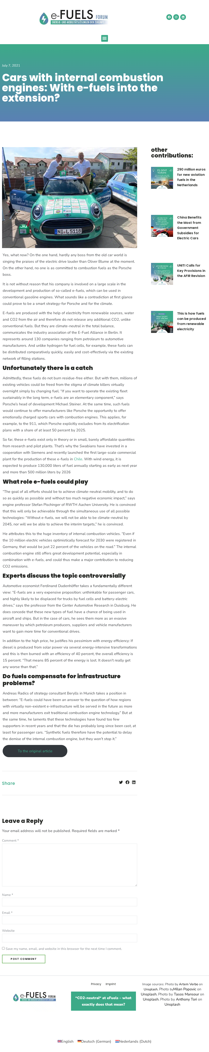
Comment (10, 840)
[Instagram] (176, 17)
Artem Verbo (188, 984)
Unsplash (151, 989)
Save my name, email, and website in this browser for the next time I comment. (64, 948)
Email (7, 912)
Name (7, 895)
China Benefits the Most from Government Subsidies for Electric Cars (189, 228)
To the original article (35, 751)
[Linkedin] (183, 17)
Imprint (111, 984)
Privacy (96, 984)
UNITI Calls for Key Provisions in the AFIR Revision (191, 270)
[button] (104, 38)
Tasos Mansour (186, 994)
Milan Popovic (184, 989)
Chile (78, 459)
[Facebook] (169, 17)
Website (8, 930)
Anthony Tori (186, 999)
